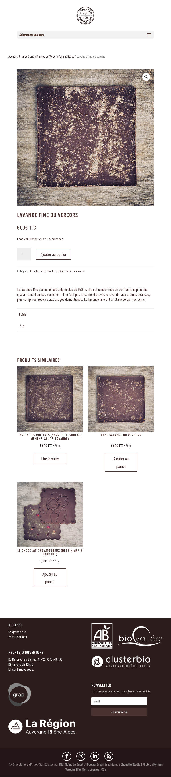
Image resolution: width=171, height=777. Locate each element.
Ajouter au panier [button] (121, 462)
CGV (103, 769)
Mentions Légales (88, 769)
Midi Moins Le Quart (71, 764)
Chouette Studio (130, 764)
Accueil (12, 56)
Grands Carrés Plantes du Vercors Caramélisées (46, 56)
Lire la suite (50, 458)
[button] (146, 77)
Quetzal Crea (95, 764)
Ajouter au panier (53, 254)
